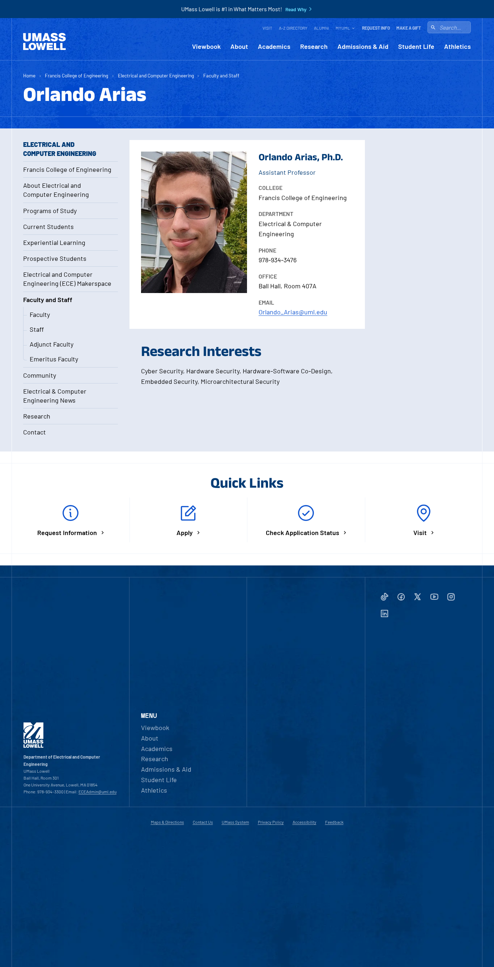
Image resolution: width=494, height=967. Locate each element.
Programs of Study (50, 211)
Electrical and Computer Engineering (156, 75)
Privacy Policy (271, 821)
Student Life (416, 46)
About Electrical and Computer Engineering (56, 189)
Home (29, 75)
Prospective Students (54, 258)
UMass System (235, 821)
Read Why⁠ (296, 9)
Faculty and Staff (221, 75)
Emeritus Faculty (54, 359)
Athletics (457, 46)
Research (314, 46)
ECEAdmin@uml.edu (97, 791)
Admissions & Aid (362, 46)
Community (39, 375)
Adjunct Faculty (51, 344)
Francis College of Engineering (76, 75)
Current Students (48, 226)
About (239, 46)
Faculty (40, 314)
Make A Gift (408, 27)
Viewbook (206, 46)
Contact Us (203, 821)
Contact (34, 432)
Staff (37, 329)
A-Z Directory (293, 27)
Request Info (376, 27)
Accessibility (304, 821)
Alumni (321, 27)
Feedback (334, 821)
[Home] (44, 41)
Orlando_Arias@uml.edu (293, 312)
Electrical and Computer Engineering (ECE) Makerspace (67, 278)
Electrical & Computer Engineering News (54, 395)
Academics (274, 46)
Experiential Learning (54, 242)
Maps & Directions (167, 821)
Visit (267, 27)
